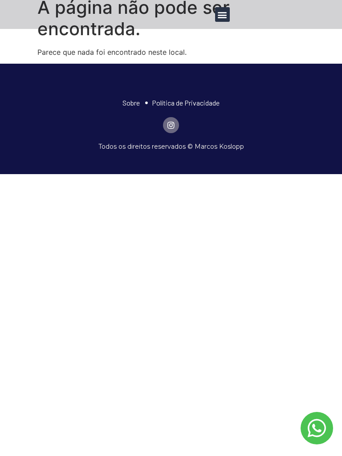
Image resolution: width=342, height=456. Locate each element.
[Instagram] (171, 125)
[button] (222, 14)
